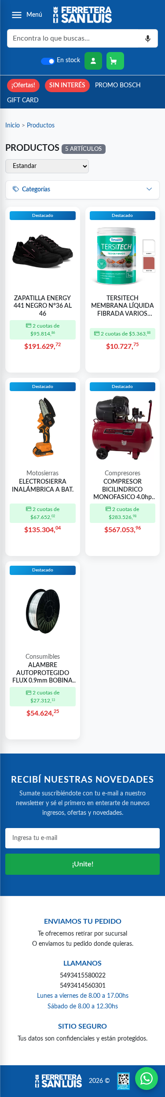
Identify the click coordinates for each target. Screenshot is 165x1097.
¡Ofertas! (23, 85)
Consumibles (43, 657)
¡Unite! (82, 864)
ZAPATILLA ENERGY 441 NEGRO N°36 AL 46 (43, 306)
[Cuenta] (93, 61)
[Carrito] (115, 61)
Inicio (12, 125)
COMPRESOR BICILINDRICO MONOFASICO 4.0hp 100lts (122, 490)
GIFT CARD (23, 100)
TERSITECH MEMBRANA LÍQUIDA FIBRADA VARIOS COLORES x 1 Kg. (122, 306)
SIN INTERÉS (67, 85)
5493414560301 (83, 985)
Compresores (122, 473)
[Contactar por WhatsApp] (146, 1078)
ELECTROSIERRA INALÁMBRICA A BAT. (42, 486)
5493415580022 (83, 975)
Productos (41, 125)
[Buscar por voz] (148, 38)
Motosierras (42, 473)
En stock (68, 60)
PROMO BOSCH (118, 85)
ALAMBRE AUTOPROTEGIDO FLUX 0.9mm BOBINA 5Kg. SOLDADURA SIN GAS (42, 673)
